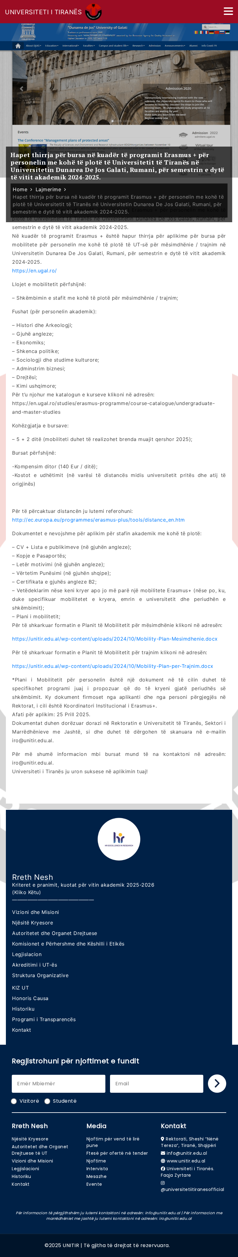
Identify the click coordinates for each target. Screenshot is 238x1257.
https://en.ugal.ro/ (34, 270)
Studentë (65, 1101)
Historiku (23, 1009)
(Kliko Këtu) (26, 892)
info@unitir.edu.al (187, 1153)
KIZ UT (20, 988)
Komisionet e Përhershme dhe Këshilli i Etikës (68, 944)
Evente (94, 1184)
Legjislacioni (25, 1169)
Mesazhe (96, 1176)
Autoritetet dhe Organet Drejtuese (54, 933)
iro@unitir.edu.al (175, 1218)
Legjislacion (27, 954)
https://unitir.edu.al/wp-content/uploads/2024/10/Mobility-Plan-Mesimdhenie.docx (115, 639)
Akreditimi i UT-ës (34, 965)
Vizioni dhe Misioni (35, 912)
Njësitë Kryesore (32, 923)
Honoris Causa (30, 998)
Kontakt (21, 1030)
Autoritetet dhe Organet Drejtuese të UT (40, 1150)
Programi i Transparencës (44, 1019)
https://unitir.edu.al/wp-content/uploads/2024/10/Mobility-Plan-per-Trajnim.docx (113, 666)
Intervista (97, 1169)
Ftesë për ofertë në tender (117, 1153)
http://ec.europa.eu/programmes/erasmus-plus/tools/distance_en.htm (98, 520)
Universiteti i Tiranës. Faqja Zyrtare (187, 1172)
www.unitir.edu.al (186, 1161)
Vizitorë (29, 1101)
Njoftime (96, 1161)
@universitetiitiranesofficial (192, 1189)
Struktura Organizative (40, 975)
